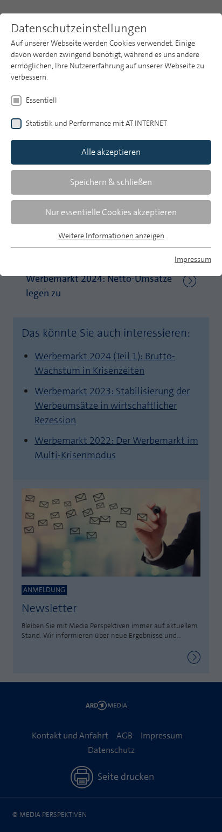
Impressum (193, 259)
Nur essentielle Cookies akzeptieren (111, 212)
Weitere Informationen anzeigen (111, 235)
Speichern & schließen (111, 182)
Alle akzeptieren (111, 152)
